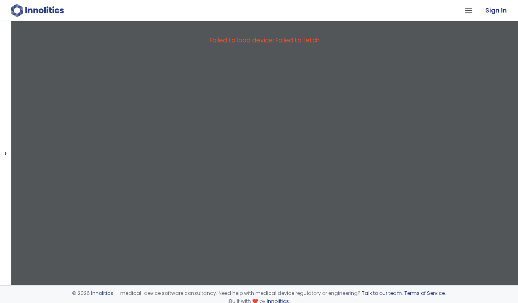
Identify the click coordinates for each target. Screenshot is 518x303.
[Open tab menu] (469, 10)
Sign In (496, 10)
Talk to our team (382, 293)
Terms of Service (424, 293)
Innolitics (102, 293)
